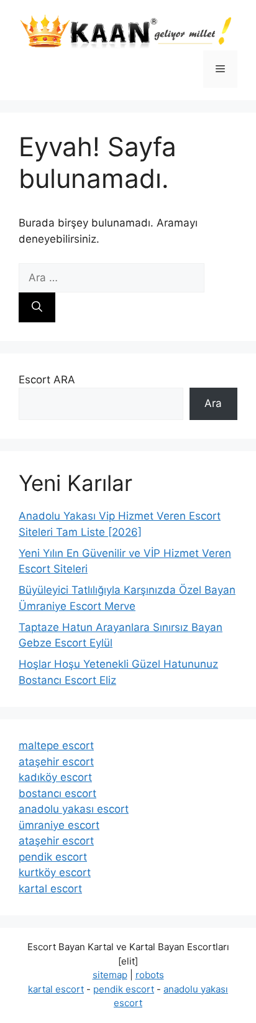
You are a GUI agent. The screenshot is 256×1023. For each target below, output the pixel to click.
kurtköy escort (55, 872)
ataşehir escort (56, 761)
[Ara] (37, 307)
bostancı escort (57, 793)
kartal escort (50, 888)
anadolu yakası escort (74, 809)
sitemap (110, 975)
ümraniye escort (59, 825)
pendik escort (53, 857)
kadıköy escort (55, 777)
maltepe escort (56, 745)
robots (149, 975)
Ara (213, 403)
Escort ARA (47, 379)
